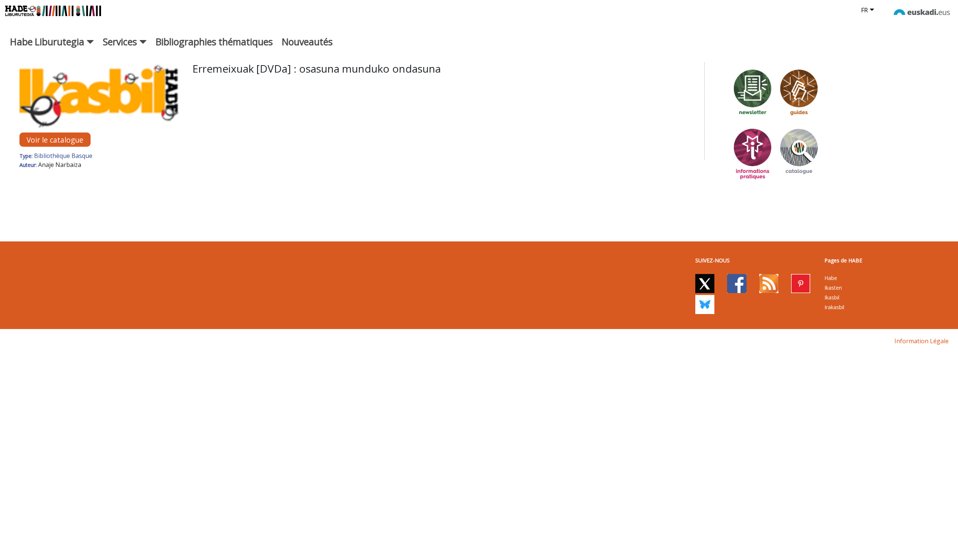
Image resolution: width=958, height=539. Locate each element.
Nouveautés (307, 41)
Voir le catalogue (55, 140)
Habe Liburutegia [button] (48, 41)
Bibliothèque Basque (63, 156)
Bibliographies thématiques (214, 41)
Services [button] (121, 41)
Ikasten (833, 287)
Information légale (921, 341)
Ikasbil (831, 297)
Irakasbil (834, 307)
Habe (830, 277)
